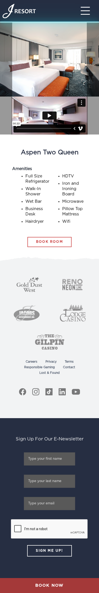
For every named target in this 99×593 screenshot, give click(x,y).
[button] (93, 78)
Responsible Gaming (39, 367)
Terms (69, 361)
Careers (31, 361)
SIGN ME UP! (49, 550)
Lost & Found (49, 372)
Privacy (51, 361)
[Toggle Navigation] (87, 11)
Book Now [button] (49, 585)
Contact (69, 367)
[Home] (19, 11)
